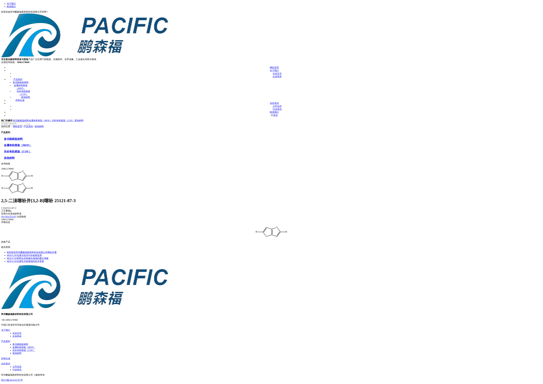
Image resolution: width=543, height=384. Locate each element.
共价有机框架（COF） (63, 120)
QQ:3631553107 (9, 216)
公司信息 (16, 366)
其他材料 (79, 120)
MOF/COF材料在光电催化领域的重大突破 (28, 258)
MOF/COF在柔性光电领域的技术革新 (25, 261)
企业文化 (16, 333)
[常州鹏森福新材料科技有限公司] (84, 56)
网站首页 (17, 126)
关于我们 (11, 3)
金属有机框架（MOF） (40, 120)
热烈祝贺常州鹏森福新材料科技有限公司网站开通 (32, 252)
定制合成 (5, 358)
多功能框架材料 (21, 120)
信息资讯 (5, 363)
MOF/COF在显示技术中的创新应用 (24, 255)
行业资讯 (16, 369)
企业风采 (16, 336)
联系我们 (11, 6)
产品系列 (28, 126)
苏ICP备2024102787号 (12, 380)
